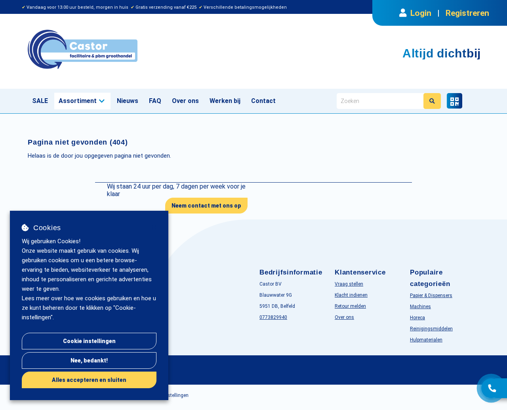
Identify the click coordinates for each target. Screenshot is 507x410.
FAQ (155, 101)
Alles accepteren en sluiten (89, 380)
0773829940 (273, 317)
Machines (420, 306)
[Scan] (454, 101)
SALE (40, 101)
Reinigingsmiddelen (431, 329)
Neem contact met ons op (206, 205)
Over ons (185, 101)
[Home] (138, 49)
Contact (263, 101)
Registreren (467, 13)
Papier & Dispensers (431, 295)
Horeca (417, 317)
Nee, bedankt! (89, 360)
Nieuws (127, 101)
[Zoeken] (432, 101)
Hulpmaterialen (426, 340)
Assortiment (78, 101)
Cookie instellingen (89, 341)
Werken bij (225, 101)
